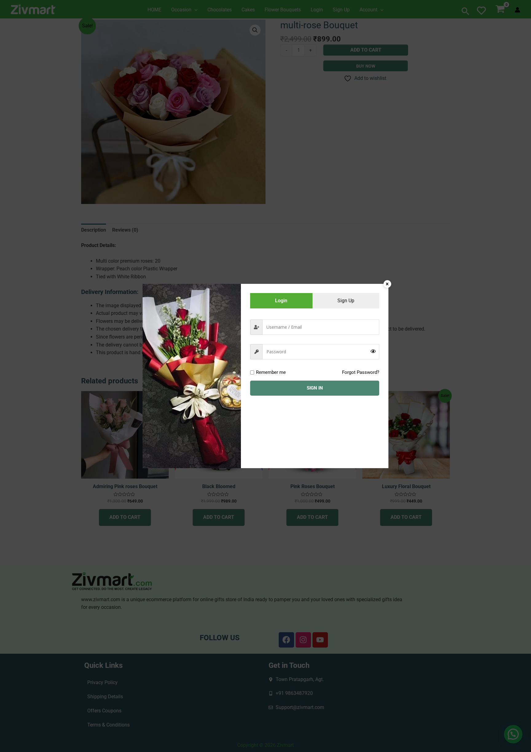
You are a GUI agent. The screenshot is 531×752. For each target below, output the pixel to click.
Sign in (315, 388)
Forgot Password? (360, 372)
